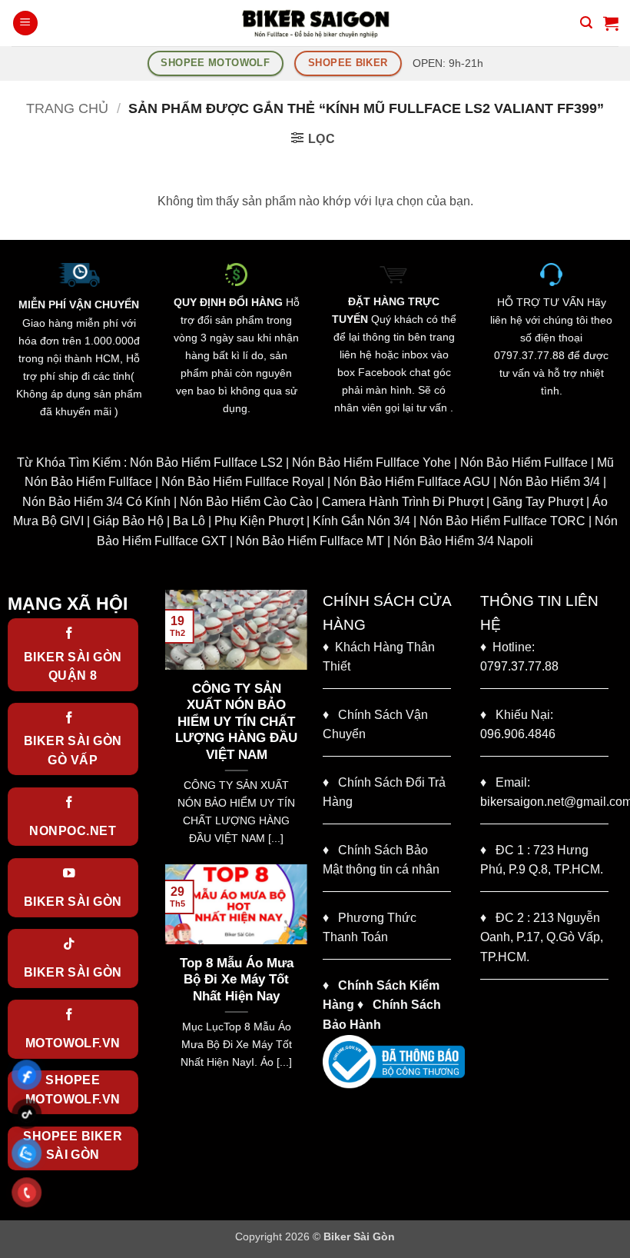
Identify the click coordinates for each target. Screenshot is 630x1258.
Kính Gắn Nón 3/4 (361, 520)
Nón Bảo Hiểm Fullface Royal (242, 481)
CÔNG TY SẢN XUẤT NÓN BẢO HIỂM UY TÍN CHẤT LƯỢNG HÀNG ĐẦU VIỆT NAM (232, 721)
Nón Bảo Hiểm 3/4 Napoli (463, 540)
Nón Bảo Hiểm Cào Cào (246, 501)
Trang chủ (67, 108)
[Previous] (173, 725)
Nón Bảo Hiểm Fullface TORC (502, 520)
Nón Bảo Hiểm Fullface (524, 462)
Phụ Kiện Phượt (258, 520)
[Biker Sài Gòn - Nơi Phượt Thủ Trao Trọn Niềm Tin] (315, 23)
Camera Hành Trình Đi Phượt (402, 501)
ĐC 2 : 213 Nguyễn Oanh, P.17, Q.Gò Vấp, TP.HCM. (541, 937)
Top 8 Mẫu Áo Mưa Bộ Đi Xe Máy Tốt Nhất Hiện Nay (219, 979)
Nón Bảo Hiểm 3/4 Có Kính (96, 501)
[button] (25, 23)
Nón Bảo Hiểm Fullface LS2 (206, 462)
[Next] (298, 725)
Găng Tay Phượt (537, 501)
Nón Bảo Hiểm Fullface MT (310, 540)
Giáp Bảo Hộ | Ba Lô (149, 520)
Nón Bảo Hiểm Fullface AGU (411, 481)
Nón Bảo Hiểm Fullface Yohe (371, 462)
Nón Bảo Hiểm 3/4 (549, 481)
